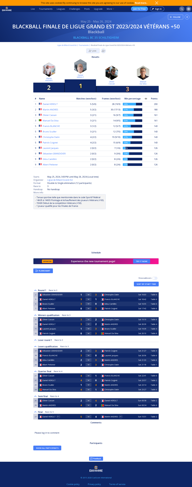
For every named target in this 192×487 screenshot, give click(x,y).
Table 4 (154, 324)
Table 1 (154, 364)
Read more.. (141, 2)
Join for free (139, 8)
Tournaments (46, 8)
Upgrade (98, 8)
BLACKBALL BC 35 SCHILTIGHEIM (96, 37)
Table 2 (154, 380)
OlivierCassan (112, 82)
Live (33, 8)
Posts (87, 8)
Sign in (158, 8)
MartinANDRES (49, 79)
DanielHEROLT (80, 76)
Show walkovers (145, 278)
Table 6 (154, 294)
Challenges (74, 8)
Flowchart (44, 270)
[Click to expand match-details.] (89, 294)
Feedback (97, 459)
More (109, 8)
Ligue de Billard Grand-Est (67, 45)
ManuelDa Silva (143, 82)
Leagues (61, 8)
